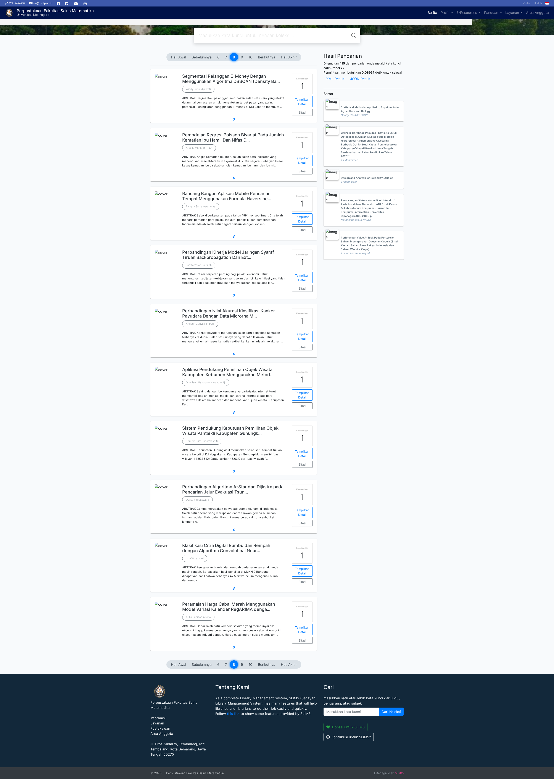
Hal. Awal (178, 57)
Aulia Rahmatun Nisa (198, 617)
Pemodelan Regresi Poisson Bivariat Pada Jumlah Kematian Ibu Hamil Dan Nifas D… (233, 137)
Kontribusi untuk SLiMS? (351, 737)
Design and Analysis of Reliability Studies (367, 177)
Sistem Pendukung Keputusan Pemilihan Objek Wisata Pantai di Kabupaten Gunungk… (230, 431)
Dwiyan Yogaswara (197, 499)
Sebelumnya (202, 57)
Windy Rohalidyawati (198, 89)
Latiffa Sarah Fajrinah (199, 265)
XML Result (335, 79)
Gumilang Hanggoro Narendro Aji (205, 382)
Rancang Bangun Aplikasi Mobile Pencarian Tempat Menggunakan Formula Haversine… (226, 196)
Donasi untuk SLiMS (348, 727)
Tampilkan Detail (302, 102)
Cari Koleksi (391, 712)
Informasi (158, 718)
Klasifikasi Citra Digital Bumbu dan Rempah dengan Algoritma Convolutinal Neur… (226, 548)
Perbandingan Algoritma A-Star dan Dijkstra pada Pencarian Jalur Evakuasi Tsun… (232, 489)
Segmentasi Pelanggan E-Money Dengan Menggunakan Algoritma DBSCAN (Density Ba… (231, 79)
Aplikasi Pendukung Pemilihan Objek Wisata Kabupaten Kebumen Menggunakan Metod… (228, 372)
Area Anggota (537, 12)
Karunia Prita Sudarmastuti (202, 441)
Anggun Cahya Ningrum (200, 323)
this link (233, 713)
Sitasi (302, 112)
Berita (432, 12)
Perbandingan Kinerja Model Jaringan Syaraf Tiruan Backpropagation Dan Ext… (228, 255)
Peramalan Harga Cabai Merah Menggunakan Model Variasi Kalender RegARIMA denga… (228, 607)
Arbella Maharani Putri (199, 147)
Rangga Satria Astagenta (201, 206)
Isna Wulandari (195, 558)
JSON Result (360, 79)
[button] (233, 119)
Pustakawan (160, 728)
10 (250, 57)
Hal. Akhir (289, 57)
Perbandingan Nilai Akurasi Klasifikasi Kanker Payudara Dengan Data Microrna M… (228, 313)
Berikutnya (266, 57)
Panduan (491, 12)
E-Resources (467, 12)
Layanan (512, 12)
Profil (445, 12)
